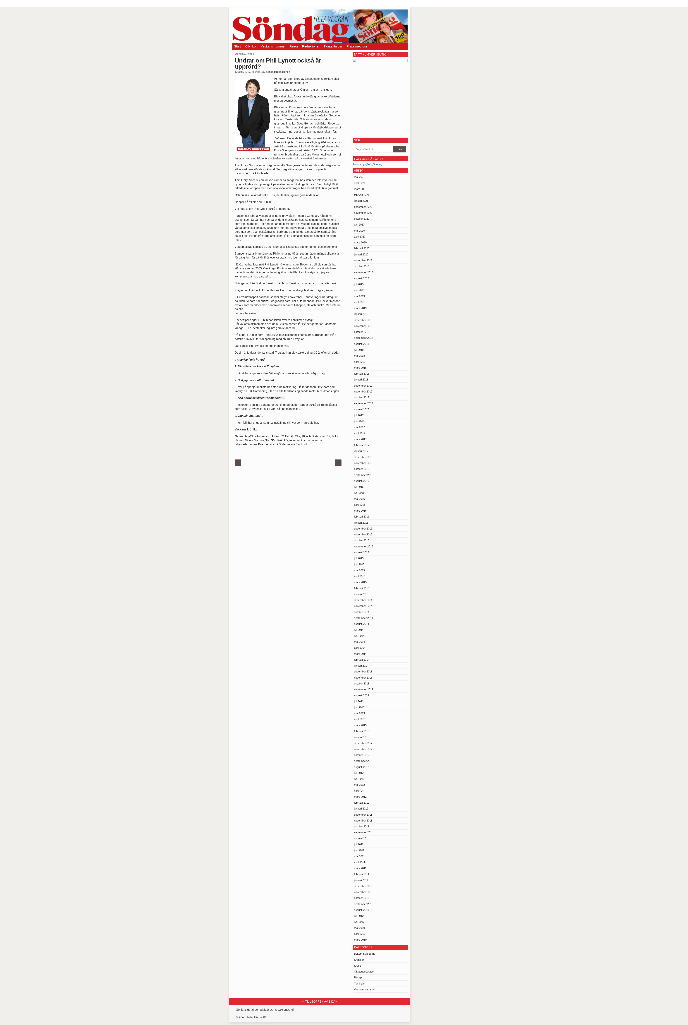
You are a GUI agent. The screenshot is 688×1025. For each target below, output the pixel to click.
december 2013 (363, 671)
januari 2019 (361, 313)
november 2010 (363, 892)
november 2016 (363, 462)
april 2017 (359, 433)
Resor (294, 46)
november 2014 (363, 605)
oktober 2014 (361, 612)
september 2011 (363, 832)
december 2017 (363, 385)
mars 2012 (360, 796)
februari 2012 (361, 802)
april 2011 (359, 862)
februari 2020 (361, 248)
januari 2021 (361, 200)
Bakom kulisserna (364, 953)
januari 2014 (361, 665)
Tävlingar (359, 983)
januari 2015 (361, 594)
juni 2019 (359, 290)
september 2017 (363, 403)
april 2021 (359, 183)
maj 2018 (359, 355)
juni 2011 (359, 850)
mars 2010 (360, 939)
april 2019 (359, 302)
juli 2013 (359, 701)
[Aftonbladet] (245, 4)
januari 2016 (361, 522)
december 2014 (363, 600)
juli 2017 (359, 415)
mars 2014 (360, 653)
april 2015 (359, 576)
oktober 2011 (361, 826)
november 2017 (363, 391)
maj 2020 (359, 230)
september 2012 (363, 760)
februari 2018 (361, 373)
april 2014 (359, 647)
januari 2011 (361, 880)
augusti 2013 (361, 695)
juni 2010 (359, 921)
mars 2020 (360, 242)
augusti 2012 (361, 766)
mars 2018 (360, 367)
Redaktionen (311, 46)
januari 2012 (361, 808)
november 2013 (363, 677)
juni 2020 (359, 224)
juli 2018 (359, 349)
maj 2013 (359, 713)
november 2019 (363, 260)
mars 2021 (360, 188)
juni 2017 (359, 421)
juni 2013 (359, 707)
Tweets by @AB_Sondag (367, 164)
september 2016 (363, 474)
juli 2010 (359, 915)
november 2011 (363, 820)
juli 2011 (358, 844)
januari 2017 (361, 450)
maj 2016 (359, 498)
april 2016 (359, 504)
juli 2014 (359, 629)
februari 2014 (361, 659)
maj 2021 (359, 176)
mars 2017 (360, 439)
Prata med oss (357, 46)
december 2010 (363, 886)
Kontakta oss (333, 46)
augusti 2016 (361, 480)
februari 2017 (361, 445)
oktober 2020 (361, 218)
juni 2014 (359, 635)
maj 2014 (359, 641)
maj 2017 (359, 427)
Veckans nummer (273, 46)
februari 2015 (361, 588)
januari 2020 (361, 254)
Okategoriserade (364, 971)
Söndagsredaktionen (278, 71)
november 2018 (363, 325)
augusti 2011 (361, 838)
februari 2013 (361, 731)
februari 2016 (361, 516)
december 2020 (363, 206)
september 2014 (363, 617)
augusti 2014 (361, 623)
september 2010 (363, 904)
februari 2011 (361, 874)
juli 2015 (359, 558)
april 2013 (359, 719)
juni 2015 (359, 564)
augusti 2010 (361, 909)
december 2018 (363, 320)
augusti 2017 (361, 409)
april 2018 (359, 361)
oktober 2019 (361, 266)
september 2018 (363, 337)
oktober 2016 (361, 468)
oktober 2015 (361, 540)
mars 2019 (360, 308)
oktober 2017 (361, 397)
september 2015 (363, 546)
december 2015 (363, 528)
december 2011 (363, 814)
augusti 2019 (361, 278)
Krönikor (251, 46)
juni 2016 (359, 492)
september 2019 (363, 272)
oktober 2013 (361, 683)
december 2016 (363, 457)
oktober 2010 (361, 897)
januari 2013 (361, 737)
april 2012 (359, 790)
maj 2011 (359, 856)
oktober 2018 (361, 331)
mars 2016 (360, 510)
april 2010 (359, 933)
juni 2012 (359, 778)
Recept (358, 977)
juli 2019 (359, 284)
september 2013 (363, 689)
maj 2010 (359, 927)
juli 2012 (359, 772)
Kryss (357, 965)
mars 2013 (360, 725)
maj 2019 (359, 296)
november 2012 (363, 749)
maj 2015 (359, 570)
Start (237, 46)
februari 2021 (361, 194)
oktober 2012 (361, 754)
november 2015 (363, 534)
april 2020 (359, 236)
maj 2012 (359, 784)
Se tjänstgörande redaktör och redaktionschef (265, 1009)
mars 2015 (360, 582)
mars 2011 (360, 868)
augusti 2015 (361, 552)
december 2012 (363, 743)
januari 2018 (361, 379)
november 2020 (363, 212)
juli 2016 (359, 486)
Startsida (240, 53)
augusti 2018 (361, 343)
